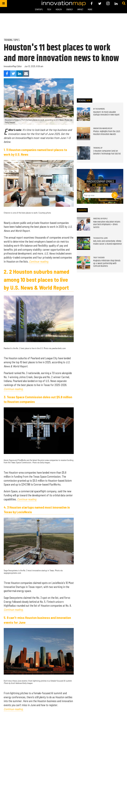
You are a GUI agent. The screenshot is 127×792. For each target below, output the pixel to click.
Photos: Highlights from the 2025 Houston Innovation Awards (106, 133)
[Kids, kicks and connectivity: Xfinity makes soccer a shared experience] (83, 243)
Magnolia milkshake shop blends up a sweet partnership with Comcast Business (106, 263)
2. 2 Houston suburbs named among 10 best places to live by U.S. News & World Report (36, 279)
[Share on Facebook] (7, 73)
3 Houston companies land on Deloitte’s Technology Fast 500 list (107, 152)
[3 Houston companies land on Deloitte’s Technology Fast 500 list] (83, 153)
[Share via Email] (26, 73)
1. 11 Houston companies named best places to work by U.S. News (35, 152)
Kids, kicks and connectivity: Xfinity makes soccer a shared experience (107, 243)
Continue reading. (39, 261)
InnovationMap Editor (13, 66)
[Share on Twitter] (13, 73)
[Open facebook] (91, 3)
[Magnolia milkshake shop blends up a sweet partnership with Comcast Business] (83, 262)
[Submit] (123, 3)
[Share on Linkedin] (19, 73)
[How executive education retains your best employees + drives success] (83, 224)
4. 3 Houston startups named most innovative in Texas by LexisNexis (37, 509)
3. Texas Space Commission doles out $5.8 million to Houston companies (38, 399)
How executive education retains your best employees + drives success (106, 224)
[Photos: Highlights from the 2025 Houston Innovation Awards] (83, 133)
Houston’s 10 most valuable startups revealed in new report (106, 113)
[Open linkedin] (116, 3)
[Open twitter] (99, 3)
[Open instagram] (108, 3)
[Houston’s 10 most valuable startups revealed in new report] (83, 114)
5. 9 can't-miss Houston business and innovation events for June (37, 619)
